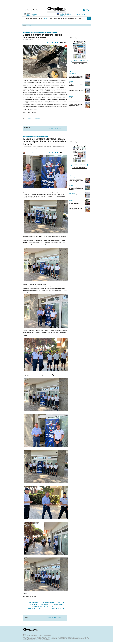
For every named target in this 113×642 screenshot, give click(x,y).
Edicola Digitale (81, 14)
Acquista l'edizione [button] (79, 63)
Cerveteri (37, 119)
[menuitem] (28, 18)
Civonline (24, 25)
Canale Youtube (34, 10)
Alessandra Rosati (30, 152)
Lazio (46, 608)
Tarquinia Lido (33, 604)
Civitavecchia (45, 604)
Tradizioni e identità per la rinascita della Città (31, 15)
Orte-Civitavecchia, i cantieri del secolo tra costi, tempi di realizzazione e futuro (75, 105)
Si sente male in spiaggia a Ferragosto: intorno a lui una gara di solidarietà (76, 84)
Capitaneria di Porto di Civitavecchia (42, 606)
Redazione (25, 42)
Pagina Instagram (31, 10)
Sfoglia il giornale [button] (79, 60)
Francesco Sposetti (48, 602)
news (29, 119)
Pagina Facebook (25, 10)
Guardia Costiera (59, 604)
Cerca (84, 10)
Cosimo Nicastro (33, 602)
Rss (37, 10)
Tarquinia (61, 602)
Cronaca (29, 25)
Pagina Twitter (28, 10)
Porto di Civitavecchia (58, 608)
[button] (88, 10)
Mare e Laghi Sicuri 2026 (34, 608)
